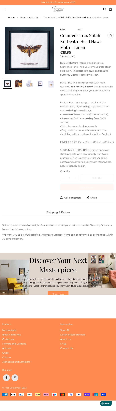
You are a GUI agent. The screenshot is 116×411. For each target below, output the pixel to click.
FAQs (63, 343)
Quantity (65, 171)
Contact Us (66, 348)
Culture (6, 357)
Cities (5, 352)
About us (65, 339)
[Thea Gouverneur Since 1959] (58, 9)
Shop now (58, 294)
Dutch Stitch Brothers (72, 334)
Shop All (64, 330)
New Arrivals (9, 330)
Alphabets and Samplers (16, 361)
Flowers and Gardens (14, 343)
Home (11, 17)
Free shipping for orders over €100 (58, 2)
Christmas (8, 339)
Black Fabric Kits (11, 334)
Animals (6, 348)
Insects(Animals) (29, 17)
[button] (110, 9)
